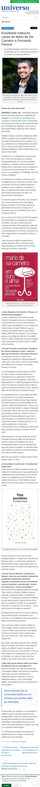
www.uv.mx (22, 766)
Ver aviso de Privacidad (18, 781)
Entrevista (7, 28)
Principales (22, 741)
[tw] (24, 769)
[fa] (19, 769)
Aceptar (6, 785)
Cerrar (16, 785)
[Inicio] (15, 10)
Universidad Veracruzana (24, 1)
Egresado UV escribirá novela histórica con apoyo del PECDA (30, 750)
